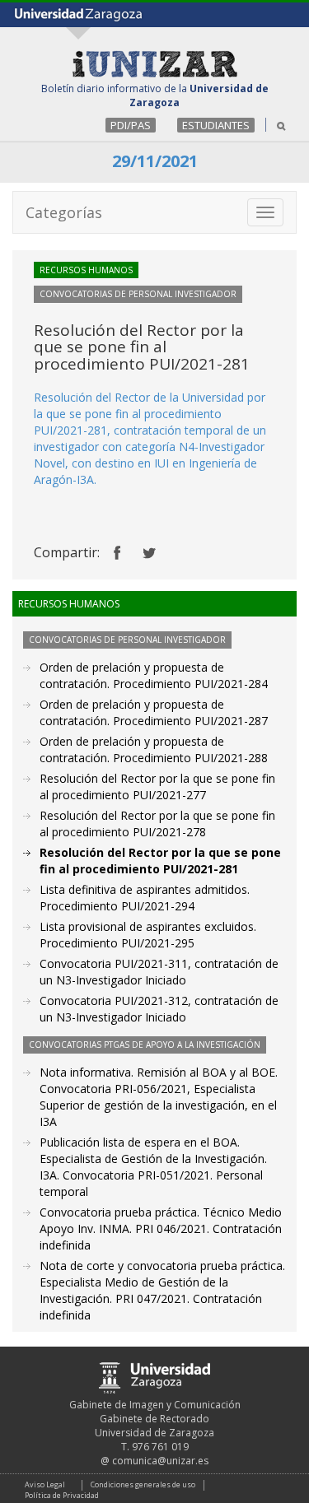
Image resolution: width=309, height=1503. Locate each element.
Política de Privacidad (62, 1495)
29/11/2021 (155, 161)
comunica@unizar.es (160, 1461)
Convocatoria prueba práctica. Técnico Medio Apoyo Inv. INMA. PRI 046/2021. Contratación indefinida (161, 1228)
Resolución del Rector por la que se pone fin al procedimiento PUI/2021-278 (157, 823)
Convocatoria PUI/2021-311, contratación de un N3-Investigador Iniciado (159, 972)
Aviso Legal (45, 1484)
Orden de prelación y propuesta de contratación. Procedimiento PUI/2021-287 (154, 712)
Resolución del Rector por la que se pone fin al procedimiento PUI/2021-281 (160, 861)
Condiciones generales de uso (143, 1484)
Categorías (64, 212)
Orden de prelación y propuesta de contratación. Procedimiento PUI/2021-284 (154, 675)
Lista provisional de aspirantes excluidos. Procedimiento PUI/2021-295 (148, 935)
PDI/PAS (130, 125)
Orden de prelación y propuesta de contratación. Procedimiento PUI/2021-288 (154, 749)
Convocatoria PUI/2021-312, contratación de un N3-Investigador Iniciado (159, 1009)
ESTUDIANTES (216, 125)
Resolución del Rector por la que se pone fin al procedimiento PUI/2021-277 (157, 786)
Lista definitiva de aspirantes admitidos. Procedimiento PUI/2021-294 (145, 898)
